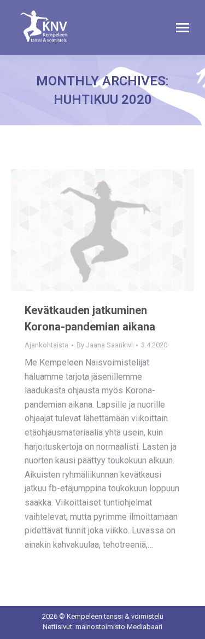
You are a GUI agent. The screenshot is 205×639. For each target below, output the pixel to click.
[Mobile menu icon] (182, 27)
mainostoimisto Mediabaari (118, 627)
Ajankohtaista (46, 345)
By (105, 345)
